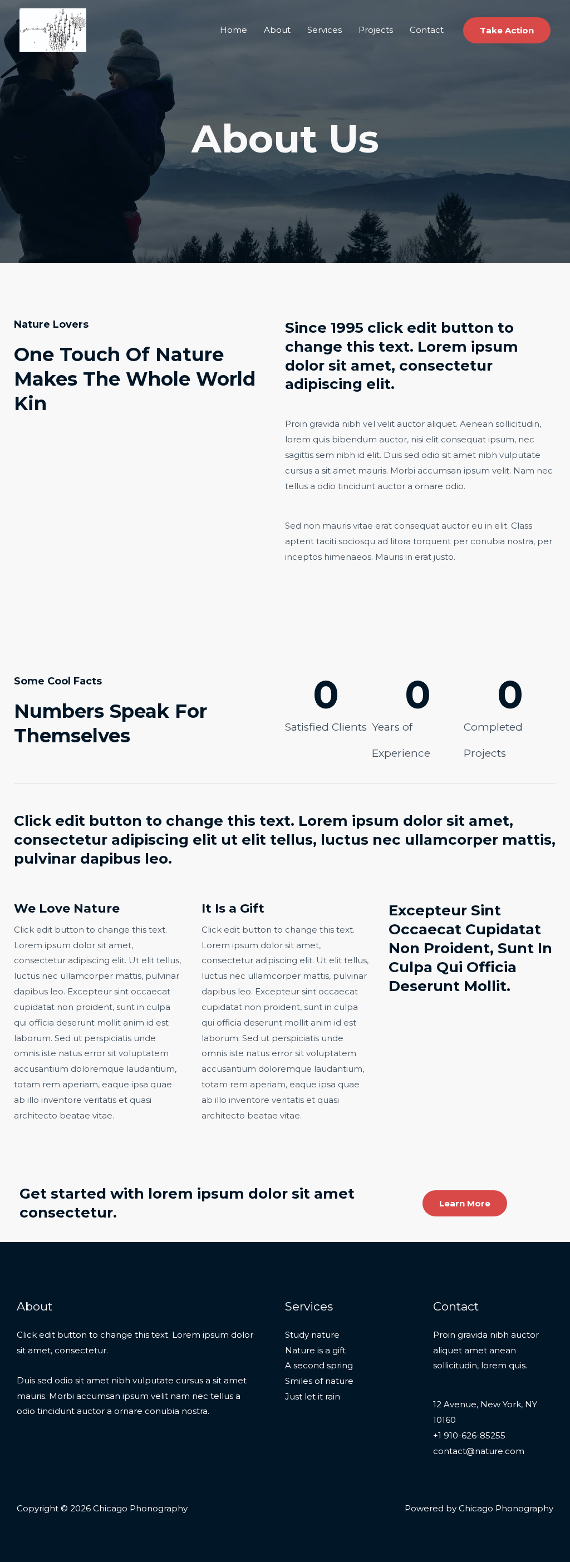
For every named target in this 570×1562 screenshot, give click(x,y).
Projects (375, 29)
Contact (427, 29)
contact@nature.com (478, 1451)
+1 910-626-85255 (469, 1435)
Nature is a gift (315, 1350)
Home (233, 29)
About (277, 29)
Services (324, 29)
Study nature (312, 1334)
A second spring (319, 1365)
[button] (507, 30)
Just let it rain (312, 1396)
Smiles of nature (319, 1381)
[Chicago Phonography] (52, 29)
